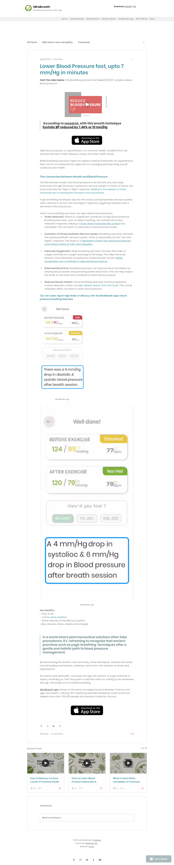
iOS (134, 6)
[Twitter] (87, 859)
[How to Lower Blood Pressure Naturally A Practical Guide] (87, 763)
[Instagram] (80, 859)
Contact (97, 840)
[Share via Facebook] (41, 726)
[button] (143, 42)
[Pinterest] (74, 859)
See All (144, 748)
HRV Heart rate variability (57, 42)
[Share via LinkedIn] (53, 726)
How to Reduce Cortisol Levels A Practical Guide (44, 780)
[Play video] (87, 104)
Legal (91, 846)
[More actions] (132, 59)
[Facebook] (93, 859)
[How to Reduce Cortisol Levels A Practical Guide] (45, 763)
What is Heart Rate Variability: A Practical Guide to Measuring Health (126, 780)
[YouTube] (100, 859)
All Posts (32, 42)
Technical (84, 42)
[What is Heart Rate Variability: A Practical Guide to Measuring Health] (128, 763)
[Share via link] (60, 726)
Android (128, 6)
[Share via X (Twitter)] (47, 726)
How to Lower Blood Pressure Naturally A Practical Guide (84, 780)
